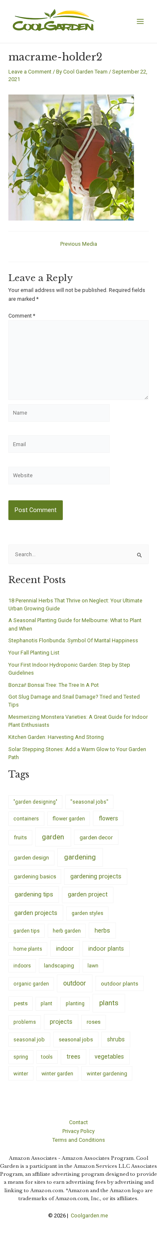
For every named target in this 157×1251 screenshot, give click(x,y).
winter (20, 1073)
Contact (78, 1122)
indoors (22, 966)
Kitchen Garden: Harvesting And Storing (56, 737)
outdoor (74, 983)
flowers (108, 818)
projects (61, 1021)
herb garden (67, 931)
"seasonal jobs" (89, 802)
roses (93, 1022)
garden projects (35, 913)
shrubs (116, 1039)
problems (24, 1022)
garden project (88, 894)
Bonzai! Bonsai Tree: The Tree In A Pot (53, 685)
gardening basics (35, 876)
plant (46, 1004)
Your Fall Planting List (33, 652)
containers (26, 818)
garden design (31, 857)
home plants (27, 949)
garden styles (87, 913)
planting (75, 1003)
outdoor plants (119, 983)
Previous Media (78, 244)
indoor (65, 948)
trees (73, 1056)
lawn (93, 966)
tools (47, 1057)
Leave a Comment (29, 71)
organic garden (31, 984)
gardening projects (95, 876)
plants (108, 1003)
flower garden (68, 818)
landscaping (59, 965)
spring (20, 1057)
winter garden (57, 1073)
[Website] (59, 477)
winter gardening (107, 1073)
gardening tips (34, 894)
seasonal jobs (76, 1039)
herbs (102, 930)
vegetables (109, 1056)
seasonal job (29, 1039)
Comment (21, 316)
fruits (20, 837)
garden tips (26, 931)
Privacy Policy (78, 1131)
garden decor (96, 837)
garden (53, 837)
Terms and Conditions (78, 1140)
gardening (80, 857)
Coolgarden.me (90, 1215)
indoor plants (106, 948)
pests (21, 1003)
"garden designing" (35, 802)
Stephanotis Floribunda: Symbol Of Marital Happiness (73, 640)
